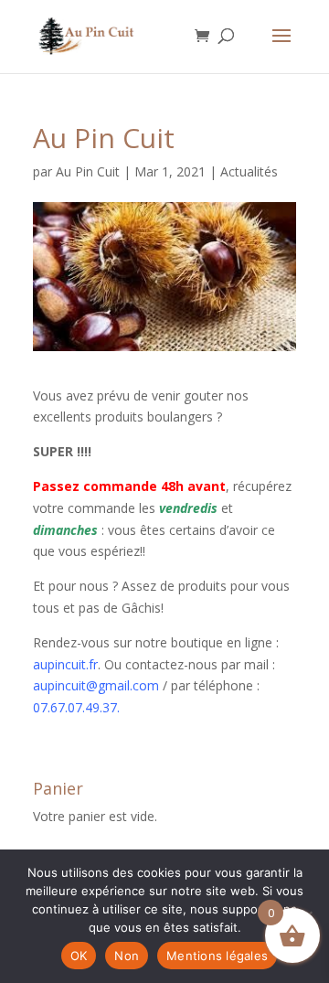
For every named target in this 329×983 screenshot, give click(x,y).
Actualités (249, 171)
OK (79, 955)
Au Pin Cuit (88, 171)
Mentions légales (217, 955)
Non (126, 955)
